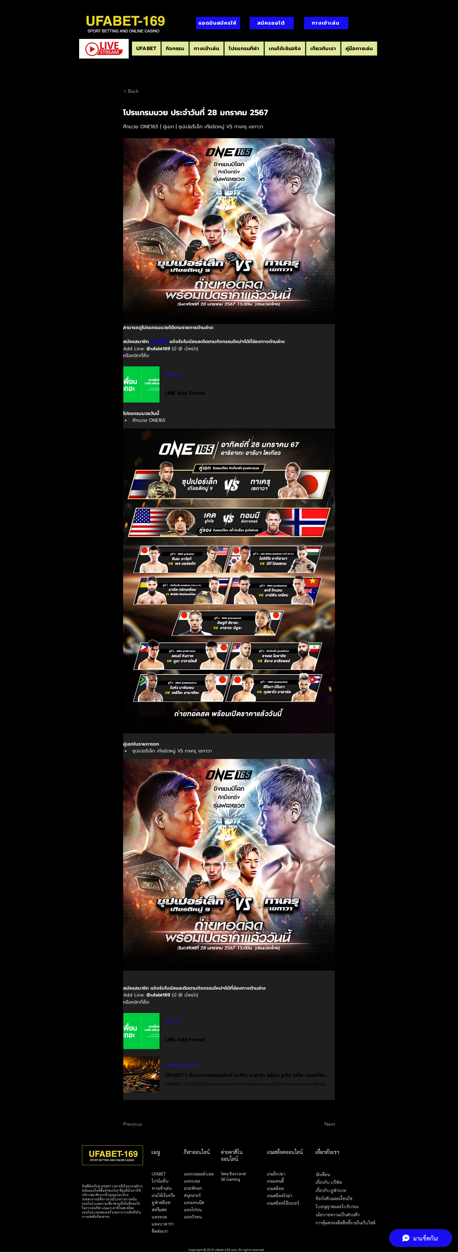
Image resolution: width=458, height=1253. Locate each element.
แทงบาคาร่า (163, 1224)
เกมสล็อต (275, 1188)
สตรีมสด (159, 1210)
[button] (244, 48)
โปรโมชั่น (160, 1181)
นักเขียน (323, 1174)
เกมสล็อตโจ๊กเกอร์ (283, 1203)
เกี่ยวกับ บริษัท (329, 1182)
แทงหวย (159, 1217)
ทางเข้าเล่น (161, 1188)
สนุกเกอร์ (192, 1195)
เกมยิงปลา (276, 1174)
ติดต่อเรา (160, 1231)
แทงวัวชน (193, 1217)
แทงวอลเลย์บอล (199, 1174)
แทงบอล (192, 1181)
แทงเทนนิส (194, 1202)
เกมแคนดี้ (275, 1181)
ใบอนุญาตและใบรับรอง (337, 1206)
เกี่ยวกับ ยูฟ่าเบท (331, 1190)
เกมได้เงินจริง (163, 1195)
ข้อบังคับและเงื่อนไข (334, 1198)
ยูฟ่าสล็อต (161, 1202)
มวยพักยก (193, 1188)
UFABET (159, 1174)
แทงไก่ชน (193, 1210)
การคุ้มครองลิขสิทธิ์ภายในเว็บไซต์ (345, 1222)
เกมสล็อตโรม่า (279, 1196)
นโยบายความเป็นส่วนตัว (338, 1214)
